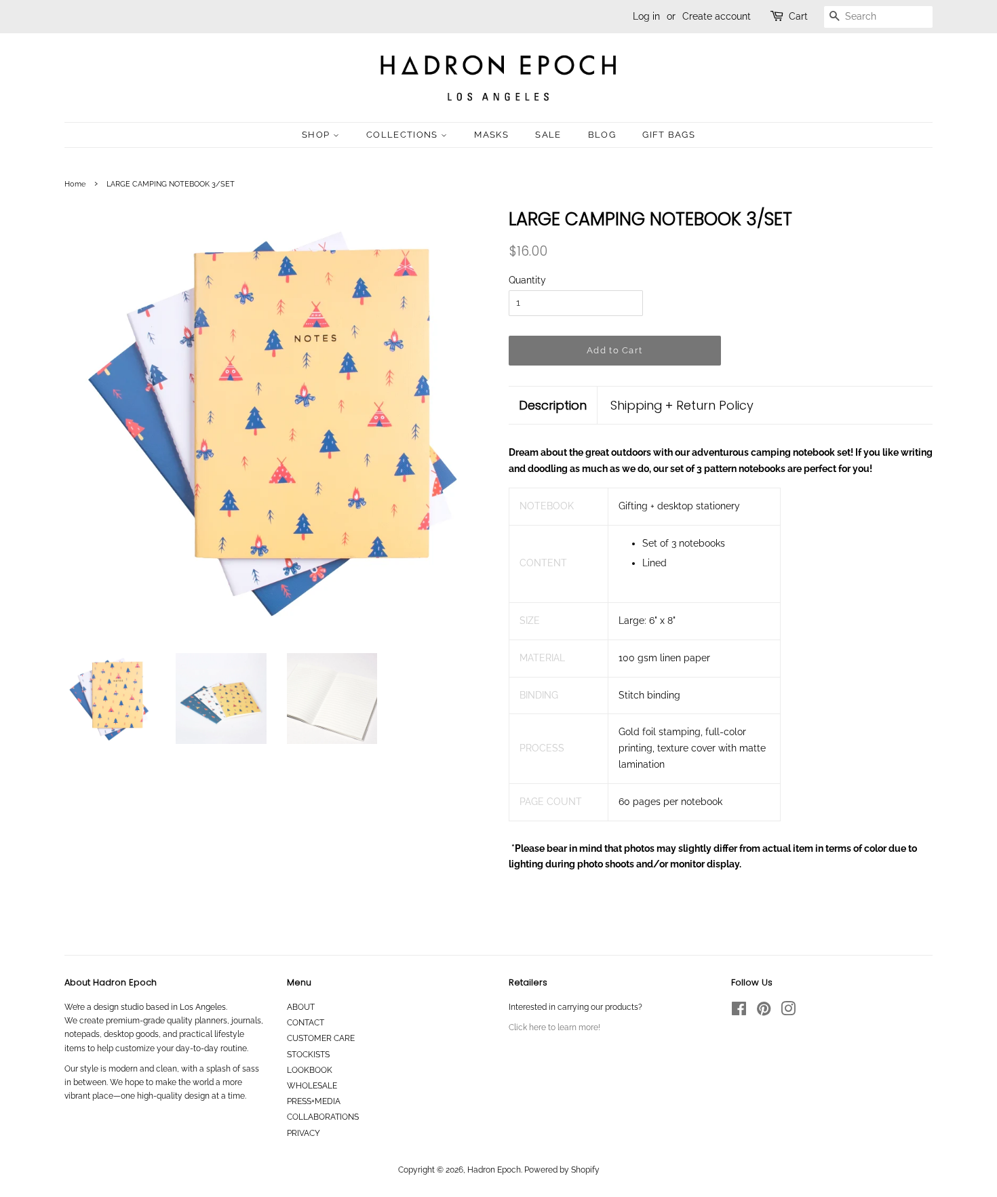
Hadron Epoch (494, 1170)
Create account (716, 16)
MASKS (491, 135)
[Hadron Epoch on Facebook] (739, 1012)
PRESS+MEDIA (313, 1101)
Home (74, 184)
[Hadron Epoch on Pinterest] (763, 1012)
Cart (798, 16)
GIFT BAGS (668, 135)
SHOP (317, 135)
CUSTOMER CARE (321, 1038)
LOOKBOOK (309, 1070)
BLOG (602, 135)
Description (553, 405)
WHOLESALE (312, 1086)
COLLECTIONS (403, 135)
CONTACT (305, 1022)
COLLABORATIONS (323, 1117)
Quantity (527, 280)
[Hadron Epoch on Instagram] (788, 1012)
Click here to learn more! (554, 1027)
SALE (548, 135)
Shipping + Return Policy (682, 405)
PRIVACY (303, 1133)
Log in (646, 16)
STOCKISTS (308, 1054)
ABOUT (301, 1007)
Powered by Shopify (562, 1170)
